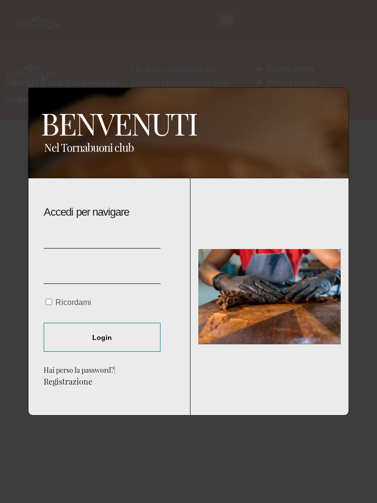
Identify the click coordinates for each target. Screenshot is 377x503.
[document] (188, 251)
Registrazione (68, 381)
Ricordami (72, 302)
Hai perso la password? (79, 369)
